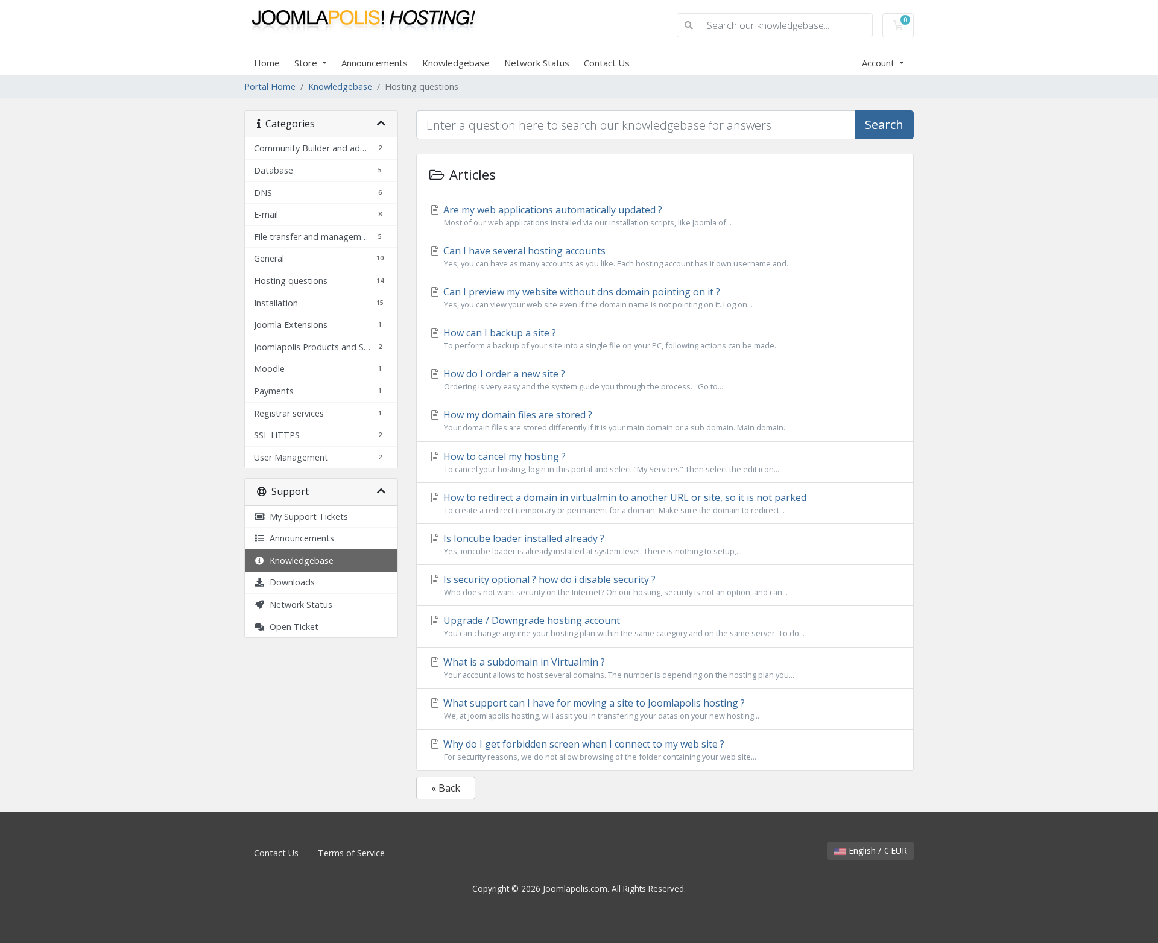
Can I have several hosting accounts (616, 256)
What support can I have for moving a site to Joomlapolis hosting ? (600, 708)
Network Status (536, 63)
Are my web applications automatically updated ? (586, 215)
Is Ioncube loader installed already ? (591, 544)
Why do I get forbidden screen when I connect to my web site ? (598, 749)
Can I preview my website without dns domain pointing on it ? (597, 297)
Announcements (374, 63)
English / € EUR (876, 850)
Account (879, 63)
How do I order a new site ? (582, 379)
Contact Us (607, 63)
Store (307, 63)
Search (884, 124)
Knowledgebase (456, 63)
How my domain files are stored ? (615, 420)
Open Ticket (291, 626)
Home (267, 63)
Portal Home (270, 86)
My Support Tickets (306, 516)
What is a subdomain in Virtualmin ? (617, 667)
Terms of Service (351, 853)
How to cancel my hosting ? (610, 462)
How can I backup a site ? (610, 338)
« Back (445, 788)
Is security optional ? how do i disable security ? (614, 585)
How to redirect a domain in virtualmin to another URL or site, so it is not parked (623, 503)
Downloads (290, 582)
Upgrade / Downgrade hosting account (623, 626)
